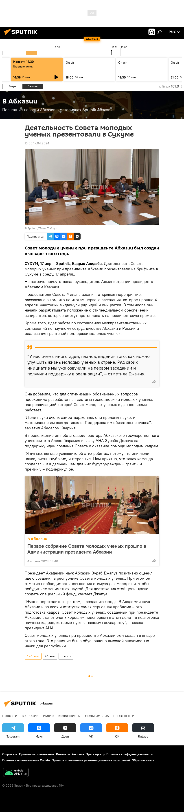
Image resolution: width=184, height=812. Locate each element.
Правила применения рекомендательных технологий (91, 760)
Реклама (78, 754)
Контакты (63, 754)
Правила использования (36, 754)
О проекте (9, 754)
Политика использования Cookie (26, 760)
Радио (48, 716)
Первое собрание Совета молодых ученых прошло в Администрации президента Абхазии (86, 549)
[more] (154, 381)
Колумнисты (69, 716)
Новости (66, 656)
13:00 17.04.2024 (37, 143)
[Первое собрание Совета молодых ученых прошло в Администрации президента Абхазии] (92, 505)
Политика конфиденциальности (129, 754)
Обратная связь (143, 760)
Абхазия (50, 656)
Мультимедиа (97, 716)
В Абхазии (37, 539)
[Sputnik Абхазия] (22, 36)
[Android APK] (16, 773)
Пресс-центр (123, 716)
